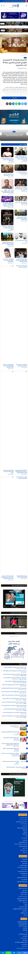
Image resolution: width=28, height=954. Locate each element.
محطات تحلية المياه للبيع (22, 877)
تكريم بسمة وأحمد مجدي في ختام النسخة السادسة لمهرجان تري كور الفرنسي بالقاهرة (7, 577)
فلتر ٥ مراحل (24, 859)
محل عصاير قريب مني (23, 842)
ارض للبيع (25, 928)
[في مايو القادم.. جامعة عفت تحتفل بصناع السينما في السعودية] (7, 217)
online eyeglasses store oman (22, 948)
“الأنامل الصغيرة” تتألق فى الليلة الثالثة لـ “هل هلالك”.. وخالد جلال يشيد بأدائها (7, 205)
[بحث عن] (1, 6)
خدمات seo (25, 903)
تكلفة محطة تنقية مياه (22, 871)
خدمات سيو (25, 890)
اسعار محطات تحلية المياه (22, 881)
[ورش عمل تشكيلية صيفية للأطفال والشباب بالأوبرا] (21, 525)
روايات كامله (24, 940)
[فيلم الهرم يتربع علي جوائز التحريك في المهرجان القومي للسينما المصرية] (7, 237)
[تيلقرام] (13, 103)
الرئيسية (24, 55)
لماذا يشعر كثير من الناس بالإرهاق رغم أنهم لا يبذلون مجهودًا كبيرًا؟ (13, 691)
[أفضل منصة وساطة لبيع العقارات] (14, 24)
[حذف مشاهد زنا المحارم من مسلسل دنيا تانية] (21, 167)
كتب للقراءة (25, 834)
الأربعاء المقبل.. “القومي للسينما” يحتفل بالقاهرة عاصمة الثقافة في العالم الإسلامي (7, 191)
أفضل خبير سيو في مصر (14, 777)
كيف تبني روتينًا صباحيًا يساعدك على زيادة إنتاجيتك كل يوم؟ (14, 712)
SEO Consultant (24, 869)
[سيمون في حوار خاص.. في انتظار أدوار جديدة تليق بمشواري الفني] (7, 253)
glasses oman (24, 946)
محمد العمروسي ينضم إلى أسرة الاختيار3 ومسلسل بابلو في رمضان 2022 (7, 160)
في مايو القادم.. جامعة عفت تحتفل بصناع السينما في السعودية (7, 228)
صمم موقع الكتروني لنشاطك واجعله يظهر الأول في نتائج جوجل (14, 11)
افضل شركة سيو (24, 892)
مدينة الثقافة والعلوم (14, 726)
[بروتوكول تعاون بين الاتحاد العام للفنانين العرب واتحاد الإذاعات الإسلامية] (7, 314)
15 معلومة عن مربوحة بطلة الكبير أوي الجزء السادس (21, 365)
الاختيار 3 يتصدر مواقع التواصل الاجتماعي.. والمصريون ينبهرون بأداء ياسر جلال (21, 189)
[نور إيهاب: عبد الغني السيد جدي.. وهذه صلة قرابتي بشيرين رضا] (23, 756)
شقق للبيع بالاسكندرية (22, 924)
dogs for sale (24, 848)
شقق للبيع (25, 930)
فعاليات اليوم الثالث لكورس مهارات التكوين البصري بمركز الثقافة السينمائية (21, 260)
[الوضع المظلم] (4, 6)
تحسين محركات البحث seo (22, 867)
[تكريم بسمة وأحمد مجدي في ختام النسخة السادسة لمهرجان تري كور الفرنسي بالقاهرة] (7, 525)
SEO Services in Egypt (23, 896)
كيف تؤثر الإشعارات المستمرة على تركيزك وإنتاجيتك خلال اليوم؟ (14, 684)
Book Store (25, 852)
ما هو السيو (25, 911)
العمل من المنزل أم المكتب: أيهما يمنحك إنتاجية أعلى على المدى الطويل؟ (13, 702)
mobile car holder (24, 894)
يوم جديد (25, 915)
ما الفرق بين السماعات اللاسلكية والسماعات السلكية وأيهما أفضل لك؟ (13, 688)
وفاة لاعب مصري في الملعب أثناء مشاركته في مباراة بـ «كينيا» (8, 472)
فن (21, 55)
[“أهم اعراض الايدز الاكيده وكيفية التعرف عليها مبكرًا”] (23, 739)
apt (26, 932)
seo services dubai (24, 824)
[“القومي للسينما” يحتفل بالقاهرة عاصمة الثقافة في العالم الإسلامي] (21, 213)
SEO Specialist (24, 838)
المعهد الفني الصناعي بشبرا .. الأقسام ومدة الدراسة (16, 767)
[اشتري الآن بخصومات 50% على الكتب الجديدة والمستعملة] (14, 117)
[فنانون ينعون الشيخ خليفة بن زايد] (21, 236)
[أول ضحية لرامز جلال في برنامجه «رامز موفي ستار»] (7, 168)
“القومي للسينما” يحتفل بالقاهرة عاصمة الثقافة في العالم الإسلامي (21, 218)
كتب (26, 836)
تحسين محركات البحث (23, 926)
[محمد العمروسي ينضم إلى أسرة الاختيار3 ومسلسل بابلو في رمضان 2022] (7, 152)
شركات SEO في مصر (23, 907)
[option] (14, 133)
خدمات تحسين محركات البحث (21, 822)
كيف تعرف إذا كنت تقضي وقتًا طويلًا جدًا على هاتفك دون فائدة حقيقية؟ (14, 699)
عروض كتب (25, 840)
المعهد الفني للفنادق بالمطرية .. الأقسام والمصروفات (11, 749)
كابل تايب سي (24, 879)
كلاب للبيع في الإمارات (23, 901)
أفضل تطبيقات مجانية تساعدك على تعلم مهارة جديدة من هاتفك (14, 695)
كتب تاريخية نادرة (24, 873)
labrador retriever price (23, 888)
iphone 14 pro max (23, 850)
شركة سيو (25, 936)
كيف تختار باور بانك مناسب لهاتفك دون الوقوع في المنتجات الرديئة (15, 668)
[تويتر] (22, 103)
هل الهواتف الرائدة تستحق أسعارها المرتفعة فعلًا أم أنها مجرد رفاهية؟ (14, 709)
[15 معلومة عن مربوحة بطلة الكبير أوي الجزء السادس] (21, 314)
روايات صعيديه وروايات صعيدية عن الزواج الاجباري (11, 762)
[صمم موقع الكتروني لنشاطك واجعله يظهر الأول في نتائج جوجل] (14, 805)
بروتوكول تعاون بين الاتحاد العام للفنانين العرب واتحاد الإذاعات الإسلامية (8, 366)
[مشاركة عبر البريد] (10, 103)
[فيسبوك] (25, 103)
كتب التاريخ (25, 830)
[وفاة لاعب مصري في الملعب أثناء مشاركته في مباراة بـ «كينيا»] (7, 420)
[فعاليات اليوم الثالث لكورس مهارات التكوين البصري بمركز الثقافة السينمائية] (21, 253)
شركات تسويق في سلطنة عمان (21, 942)
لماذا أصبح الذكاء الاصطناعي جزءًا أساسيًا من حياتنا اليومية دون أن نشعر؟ (13, 706)
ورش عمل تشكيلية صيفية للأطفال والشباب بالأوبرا (22, 576)
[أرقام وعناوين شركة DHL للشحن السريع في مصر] (23, 733)
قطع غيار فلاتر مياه (23, 865)
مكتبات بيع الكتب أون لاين (22, 828)
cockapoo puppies (24, 938)
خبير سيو (25, 832)
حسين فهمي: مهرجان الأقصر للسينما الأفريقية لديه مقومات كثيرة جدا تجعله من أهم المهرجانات (21, 158)
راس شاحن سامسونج (23, 846)
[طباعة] (7, 103)
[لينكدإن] (19, 103)
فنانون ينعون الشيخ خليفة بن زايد (21, 241)
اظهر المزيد (14, 98)
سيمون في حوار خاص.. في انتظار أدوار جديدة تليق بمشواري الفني (8, 260)
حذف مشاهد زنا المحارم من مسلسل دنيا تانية (21, 172)
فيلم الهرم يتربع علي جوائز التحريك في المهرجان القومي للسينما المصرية (7, 243)
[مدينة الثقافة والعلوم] (23, 727)
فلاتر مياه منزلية (24, 861)
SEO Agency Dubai (23, 818)
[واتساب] (16, 103)
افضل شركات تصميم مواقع (22, 898)
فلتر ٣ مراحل (24, 863)
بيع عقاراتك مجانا (14, 20)
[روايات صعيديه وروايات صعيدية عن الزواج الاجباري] (23, 763)
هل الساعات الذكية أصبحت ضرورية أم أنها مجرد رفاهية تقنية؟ (14, 671)
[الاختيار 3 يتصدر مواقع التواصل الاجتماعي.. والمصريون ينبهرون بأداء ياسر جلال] (21, 182)
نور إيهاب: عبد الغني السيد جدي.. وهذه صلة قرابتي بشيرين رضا (10, 754)
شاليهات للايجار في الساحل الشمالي (20, 909)
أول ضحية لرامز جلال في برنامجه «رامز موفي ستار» (8, 174)
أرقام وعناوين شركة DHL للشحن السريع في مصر (10, 732)
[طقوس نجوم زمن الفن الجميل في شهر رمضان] (21, 198)
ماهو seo (25, 905)
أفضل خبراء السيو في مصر (14, 588)
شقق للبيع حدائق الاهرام (22, 922)
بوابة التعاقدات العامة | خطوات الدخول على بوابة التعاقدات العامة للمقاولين (10, 744)
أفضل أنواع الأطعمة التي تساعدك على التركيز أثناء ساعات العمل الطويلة (14, 716)
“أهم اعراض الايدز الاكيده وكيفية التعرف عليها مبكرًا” (11, 738)
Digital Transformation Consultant (20, 844)
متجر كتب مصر (24, 944)
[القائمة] (26, 6)
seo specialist (24, 826)
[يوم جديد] (14, 5)
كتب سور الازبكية (24, 913)
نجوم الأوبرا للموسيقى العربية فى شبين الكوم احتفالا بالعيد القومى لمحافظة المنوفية (21, 472)
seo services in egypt (23, 820)
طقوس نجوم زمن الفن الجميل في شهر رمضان (21, 202)
